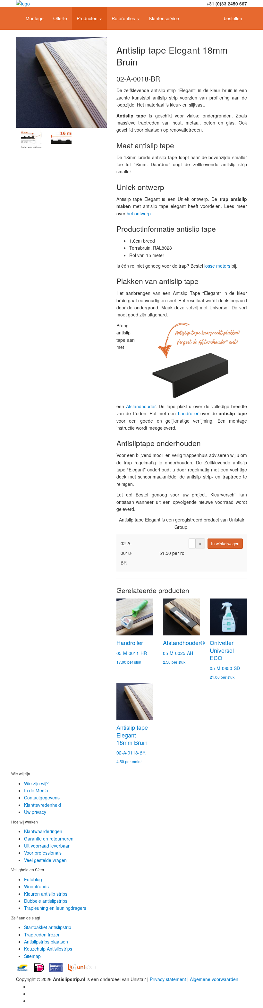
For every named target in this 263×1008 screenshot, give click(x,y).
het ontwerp (139, 213)
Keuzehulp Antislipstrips (48, 948)
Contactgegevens (42, 797)
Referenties (124, 18)
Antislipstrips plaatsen (46, 941)
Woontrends (36, 886)
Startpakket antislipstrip (47, 927)
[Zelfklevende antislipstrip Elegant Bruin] (61, 82)
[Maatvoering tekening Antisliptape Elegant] (61, 138)
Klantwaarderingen (43, 831)
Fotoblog (33, 879)
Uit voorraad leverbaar (47, 845)
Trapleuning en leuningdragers (55, 908)
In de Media (36, 790)
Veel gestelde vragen (45, 860)
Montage (35, 18)
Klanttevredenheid (42, 805)
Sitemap (32, 956)
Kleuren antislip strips (45, 894)
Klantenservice (164, 18)
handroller (188, 413)
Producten (88, 18)
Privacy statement (168, 979)
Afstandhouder (141, 406)
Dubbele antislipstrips (45, 901)
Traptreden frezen (42, 934)
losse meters (217, 266)
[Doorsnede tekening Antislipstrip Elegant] (31, 138)
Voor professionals (43, 852)
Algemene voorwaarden (214, 979)
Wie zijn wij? (36, 783)
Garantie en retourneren (48, 838)
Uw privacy (35, 812)
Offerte (60, 18)
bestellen (233, 18)
